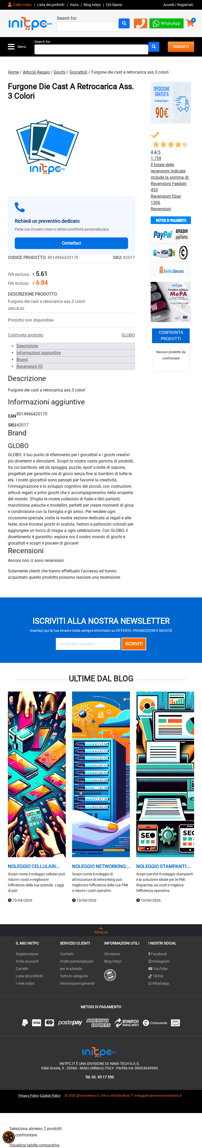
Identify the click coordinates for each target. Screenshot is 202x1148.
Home (13, 72)
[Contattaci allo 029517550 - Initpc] (140, 25)
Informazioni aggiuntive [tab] (39, 352)
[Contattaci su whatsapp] (166, 23)
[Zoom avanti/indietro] (1, 1117)
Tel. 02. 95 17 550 (99, 1077)
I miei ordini (25, 983)
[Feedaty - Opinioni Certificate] (110, 975)
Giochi (59, 72)
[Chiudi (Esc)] (14, 1117)
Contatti (66, 954)
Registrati (185, 5)
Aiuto (74, 5)
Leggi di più (16, 308)
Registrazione (27, 954)
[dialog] (9, 1137)
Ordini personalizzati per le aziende (76, 965)
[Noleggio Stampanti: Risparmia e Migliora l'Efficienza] (165, 775)
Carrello (22, 969)
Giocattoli (78, 72)
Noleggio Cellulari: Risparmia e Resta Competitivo (32, 866)
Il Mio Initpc (22, 5)
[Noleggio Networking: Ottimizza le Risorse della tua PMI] (101, 775)
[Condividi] (10, 1117)
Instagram (160, 961)
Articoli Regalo (36, 72)
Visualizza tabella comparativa (34, 1145)
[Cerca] (124, 23)
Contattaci (71, 243)
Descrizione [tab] (27, 345)
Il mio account (27, 961)
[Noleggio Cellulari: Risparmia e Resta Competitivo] (37, 775)
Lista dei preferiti (51, 5)
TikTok (157, 976)
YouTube (160, 969)
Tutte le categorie (74, 976)
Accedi (169, 5)
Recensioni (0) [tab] (30, 366)
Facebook (158, 954)
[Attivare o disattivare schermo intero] (5, 1117)
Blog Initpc (113, 961)
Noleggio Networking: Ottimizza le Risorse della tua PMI (99, 866)
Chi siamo (112, 954)
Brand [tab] (22, 359)
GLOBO (128, 335)
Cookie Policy (50, 1096)
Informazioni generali (77, 983)
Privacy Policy (28, 1096)
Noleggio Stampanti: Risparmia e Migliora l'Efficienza (161, 866)
